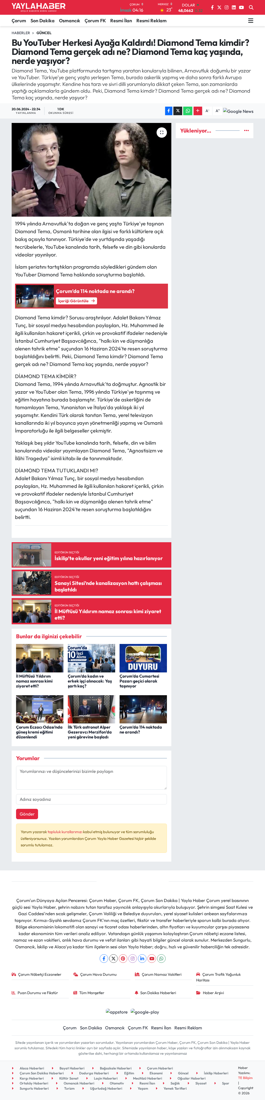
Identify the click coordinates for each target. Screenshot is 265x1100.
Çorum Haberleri (159, 1068)
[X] (113, 958)
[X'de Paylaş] (177, 111)
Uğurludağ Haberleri (105, 1088)
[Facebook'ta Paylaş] (168, 111)
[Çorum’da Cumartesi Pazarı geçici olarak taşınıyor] (143, 657)
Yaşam (142, 1088)
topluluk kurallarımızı (65, 831)
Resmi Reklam (151, 21)
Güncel (43, 33)
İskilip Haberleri (215, 1073)
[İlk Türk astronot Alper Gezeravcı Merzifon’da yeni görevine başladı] (91, 709)
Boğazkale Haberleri (115, 1068)
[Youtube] (152, 958)
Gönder (27, 814)
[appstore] (117, 1011)
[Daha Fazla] (198, 111)
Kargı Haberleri (31, 1078)
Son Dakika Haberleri (158, 992)
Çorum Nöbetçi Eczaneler (39, 974)
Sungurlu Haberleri (34, 1088)
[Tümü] (246, 130)
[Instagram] (132, 958)
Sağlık (175, 1083)
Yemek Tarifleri (175, 1088)
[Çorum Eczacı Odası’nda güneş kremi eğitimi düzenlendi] (39, 709)
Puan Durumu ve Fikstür (38, 992)
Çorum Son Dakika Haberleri (41, 1073)
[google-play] (145, 1011)
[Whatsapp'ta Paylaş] (187, 111)
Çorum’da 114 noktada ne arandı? (141, 729)
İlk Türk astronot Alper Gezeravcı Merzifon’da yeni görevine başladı (90, 731)
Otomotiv (116, 1083)
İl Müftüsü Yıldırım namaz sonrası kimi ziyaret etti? (34, 680)
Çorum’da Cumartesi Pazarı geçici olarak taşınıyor (139, 680)
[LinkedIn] (142, 958)
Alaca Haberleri (31, 1068)
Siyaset (201, 1083)
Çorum (19, 21)
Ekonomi (156, 1073)
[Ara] (251, 7)
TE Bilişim (245, 1078)
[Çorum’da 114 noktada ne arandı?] (143, 709)
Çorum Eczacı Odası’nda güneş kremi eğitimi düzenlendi (39, 731)
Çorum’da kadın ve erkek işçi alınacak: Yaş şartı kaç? (90, 680)
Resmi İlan (121, 21)
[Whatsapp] (161, 958)
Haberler (21, 33)
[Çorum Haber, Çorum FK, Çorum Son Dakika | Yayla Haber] (38, 7)
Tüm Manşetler (91, 992)
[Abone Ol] (238, 110)
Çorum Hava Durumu (98, 974)
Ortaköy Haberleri (33, 1083)
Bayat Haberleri (71, 1068)
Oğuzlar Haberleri (191, 1078)
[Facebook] (104, 958)
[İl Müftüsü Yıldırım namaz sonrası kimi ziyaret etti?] (39, 657)
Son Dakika (43, 21)
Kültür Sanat (68, 1078)
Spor (225, 1083)
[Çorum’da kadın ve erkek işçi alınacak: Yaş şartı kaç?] (91, 657)
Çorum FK (95, 21)
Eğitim (128, 1073)
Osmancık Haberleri (78, 1083)
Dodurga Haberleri (93, 1073)
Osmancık (69, 21)
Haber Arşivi (213, 992)
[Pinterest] (123, 958)
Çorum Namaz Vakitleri (161, 974)
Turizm (69, 1088)
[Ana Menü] (250, 20)
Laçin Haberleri (105, 1078)
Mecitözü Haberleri (147, 1078)
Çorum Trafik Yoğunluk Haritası (218, 977)
